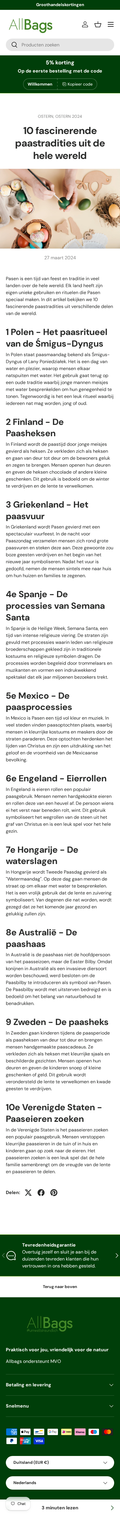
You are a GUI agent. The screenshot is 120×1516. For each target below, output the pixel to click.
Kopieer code (80, 84)
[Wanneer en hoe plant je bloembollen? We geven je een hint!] (111, 1508)
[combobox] (60, 45)
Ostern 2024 (68, 116)
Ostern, (46, 116)
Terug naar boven (60, 1286)
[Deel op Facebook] (41, 1192)
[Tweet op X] (28, 1192)
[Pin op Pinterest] (53, 1192)
